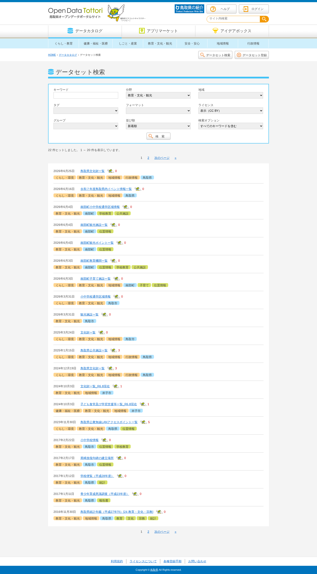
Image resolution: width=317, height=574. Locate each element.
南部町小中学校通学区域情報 (100, 207)
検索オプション (209, 120)
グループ (59, 120)
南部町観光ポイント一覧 (97, 242)
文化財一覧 (88, 332)
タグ (56, 105)
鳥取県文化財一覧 (92, 171)
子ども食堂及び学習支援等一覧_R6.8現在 (108, 404)
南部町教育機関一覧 (94, 260)
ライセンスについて (143, 561)
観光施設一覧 (89, 314)
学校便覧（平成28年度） (97, 476)
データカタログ (68, 54)
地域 (201, 89)
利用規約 (117, 561)
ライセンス (205, 105)
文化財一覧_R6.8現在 (95, 386)
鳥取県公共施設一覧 (94, 350)
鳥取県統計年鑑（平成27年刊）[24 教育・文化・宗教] (116, 511)
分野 (129, 89)
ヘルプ (225, 9)
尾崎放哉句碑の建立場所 (97, 458)
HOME (52, 54)
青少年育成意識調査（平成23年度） (104, 494)
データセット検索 (218, 55)
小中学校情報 (89, 440)
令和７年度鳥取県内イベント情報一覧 (106, 189)
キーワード (61, 89)
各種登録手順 (172, 561)
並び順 (130, 120)
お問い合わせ (197, 561)
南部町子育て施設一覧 (95, 278)
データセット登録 (255, 55)
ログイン (257, 9)
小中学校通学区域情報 (95, 296)
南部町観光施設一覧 (94, 224)
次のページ (161, 157)
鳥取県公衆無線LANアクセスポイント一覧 (109, 422)
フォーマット (135, 105)
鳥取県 (154, 569)
